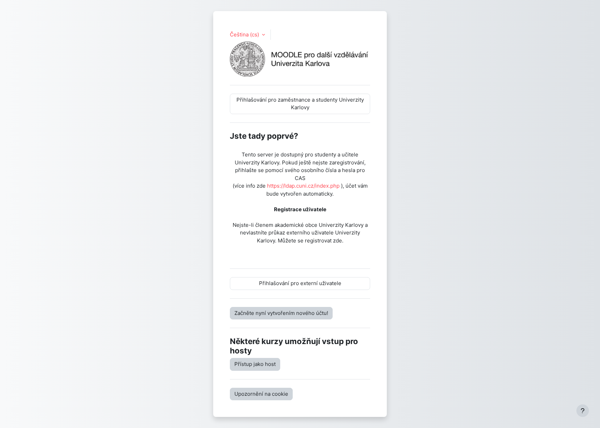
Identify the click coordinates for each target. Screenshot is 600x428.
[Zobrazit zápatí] (582, 410)
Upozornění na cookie (261, 394)
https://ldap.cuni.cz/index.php (303, 185)
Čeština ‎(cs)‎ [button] (245, 34)
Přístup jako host (255, 364)
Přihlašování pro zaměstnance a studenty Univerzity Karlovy (300, 103)
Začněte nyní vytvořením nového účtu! (281, 313)
